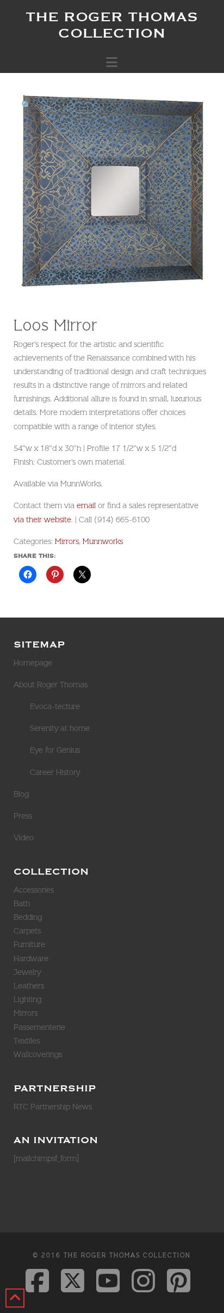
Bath (22, 903)
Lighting (27, 999)
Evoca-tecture (55, 706)
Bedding (28, 917)
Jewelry (27, 972)
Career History (55, 772)
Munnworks (103, 541)
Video (24, 837)
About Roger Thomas (51, 684)
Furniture (29, 944)
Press (23, 816)
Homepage (33, 663)
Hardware (31, 958)
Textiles (27, 1041)
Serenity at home (60, 728)
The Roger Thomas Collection (112, 24)
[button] (111, 62)
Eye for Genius (55, 750)
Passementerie (39, 1027)
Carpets (27, 931)
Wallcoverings (38, 1054)
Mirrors (67, 541)
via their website (42, 519)
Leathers (29, 986)
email (86, 505)
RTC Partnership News (53, 1107)
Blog (21, 794)
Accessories (34, 890)
